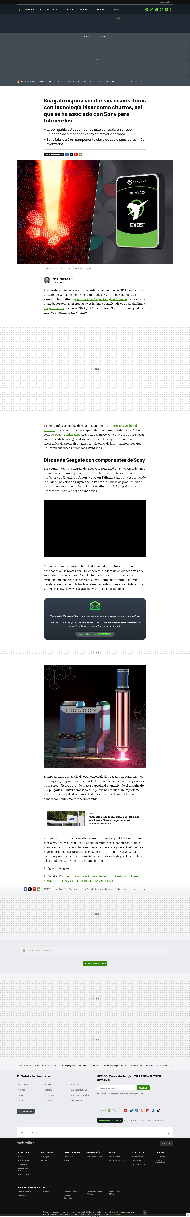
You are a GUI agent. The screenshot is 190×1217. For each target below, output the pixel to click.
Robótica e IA (60, 889)
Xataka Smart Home (24, 1169)
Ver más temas (26, 1111)
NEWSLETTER (118, 9)
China (51, 81)
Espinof (67, 1160)
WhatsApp (147, 9)
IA (154, 81)
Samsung (49, 1095)
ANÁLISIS (29, 9)
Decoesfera (137, 1160)
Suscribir (143, 1087)
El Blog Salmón (161, 1156)
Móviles (21, 1089)
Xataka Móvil (23, 1160)
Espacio (75, 1084)
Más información (115, 1214)
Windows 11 (76, 1100)
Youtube (166, 9)
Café (132, 81)
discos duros (131, 889)
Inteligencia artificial (111, 889)
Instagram (161, 9)
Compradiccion (138, 1164)
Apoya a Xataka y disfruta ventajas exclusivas (143, 1120)
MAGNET (101, 9)
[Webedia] (166, 2)
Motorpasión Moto (117, 1160)
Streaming (23, 1084)
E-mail (80, 154)
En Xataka (92, 813)
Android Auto (144, 81)
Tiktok (151, 9)
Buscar (167, 1132)
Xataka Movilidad (79, 1089)
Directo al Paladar (94, 1156)
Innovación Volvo (100, 37)
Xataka (21, 1156)
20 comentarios (55, 154)
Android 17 (83, 1065)
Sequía (61, 81)
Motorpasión (114, 1156)
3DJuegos (45, 1156)
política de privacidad (135, 1093)
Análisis (48, 1084)
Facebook (67, 154)
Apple (20, 1095)
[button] (62, 278)
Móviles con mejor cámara (114, 1065)
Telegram (156, 9)
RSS (142, 1109)
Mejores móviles (119, 81)
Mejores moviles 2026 (47, 1065)
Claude (95, 1065)
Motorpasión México (114, 1192)
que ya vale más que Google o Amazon (101, 299)
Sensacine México (72, 1191)
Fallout (71, 81)
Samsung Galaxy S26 (99, 81)
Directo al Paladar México (94, 1192)
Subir (164, 1143)
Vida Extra (45, 1160)
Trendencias (137, 1156)
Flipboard (76, 154)
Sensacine (68, 1156)
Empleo (48, 1100)
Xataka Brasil (23, 1195)
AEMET (42, 81)
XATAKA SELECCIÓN (50, 9)
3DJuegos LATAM (48, 1191)
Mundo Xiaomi (24, 1174)
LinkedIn (153, 1109)
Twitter (171, 9)
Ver (96, 963)
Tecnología (92, 889)
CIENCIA (70, 9)
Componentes (75, 889)
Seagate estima (54, 308)
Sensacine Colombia (68, 1196)
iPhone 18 (82, 81)
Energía (48, 1089)
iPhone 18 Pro (136, 1065)
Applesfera (22, 1164)
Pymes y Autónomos (160, 1161)
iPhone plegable (68, 1065)
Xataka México (24, 1191)
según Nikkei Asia (67, 434)
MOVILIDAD (85, 9)
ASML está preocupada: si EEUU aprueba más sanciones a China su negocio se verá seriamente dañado (114, 820)
